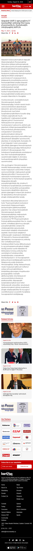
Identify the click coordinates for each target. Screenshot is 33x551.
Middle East (20, 499)
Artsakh (19, 493)
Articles (19, 506)
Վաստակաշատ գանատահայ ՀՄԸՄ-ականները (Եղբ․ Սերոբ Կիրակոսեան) (15, 343)
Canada (3, 503)
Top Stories (20, 487)
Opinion (19, 503)
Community (4, 518)
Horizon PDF (5, 515)
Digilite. (26, 543)
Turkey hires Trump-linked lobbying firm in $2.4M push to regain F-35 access (15, 368)
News (18, 485)
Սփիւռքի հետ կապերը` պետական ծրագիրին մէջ (14, 394)
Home (3, 485)
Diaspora (19, 496)
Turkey (3, 506)
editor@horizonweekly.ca (8, 531)
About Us (4, 487)
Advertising (4, 490)
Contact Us (4, 496)
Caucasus (4, 509)
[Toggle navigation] (3, 6)
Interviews (19, 512)
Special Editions (6, 512)
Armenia (19, 490)
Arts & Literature (21, 509)
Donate (26, 6)
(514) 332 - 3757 (6, 528)
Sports (18, 515)
